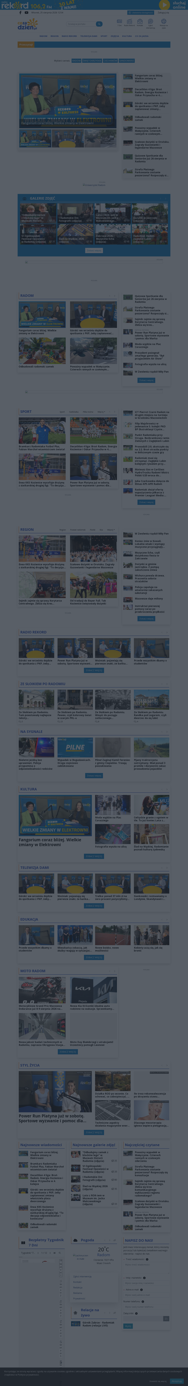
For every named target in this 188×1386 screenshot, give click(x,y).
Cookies (59, 745)
